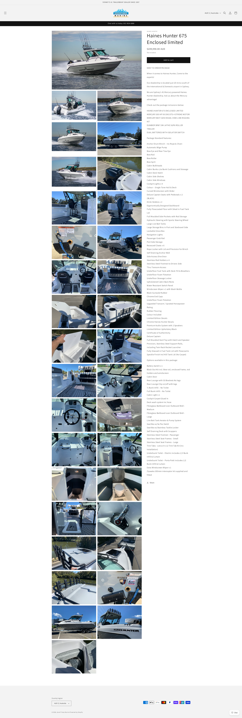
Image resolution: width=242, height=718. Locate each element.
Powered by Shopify (76, 712)
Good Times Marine (63, 712)
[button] (5, 13)
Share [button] (152, 483)
